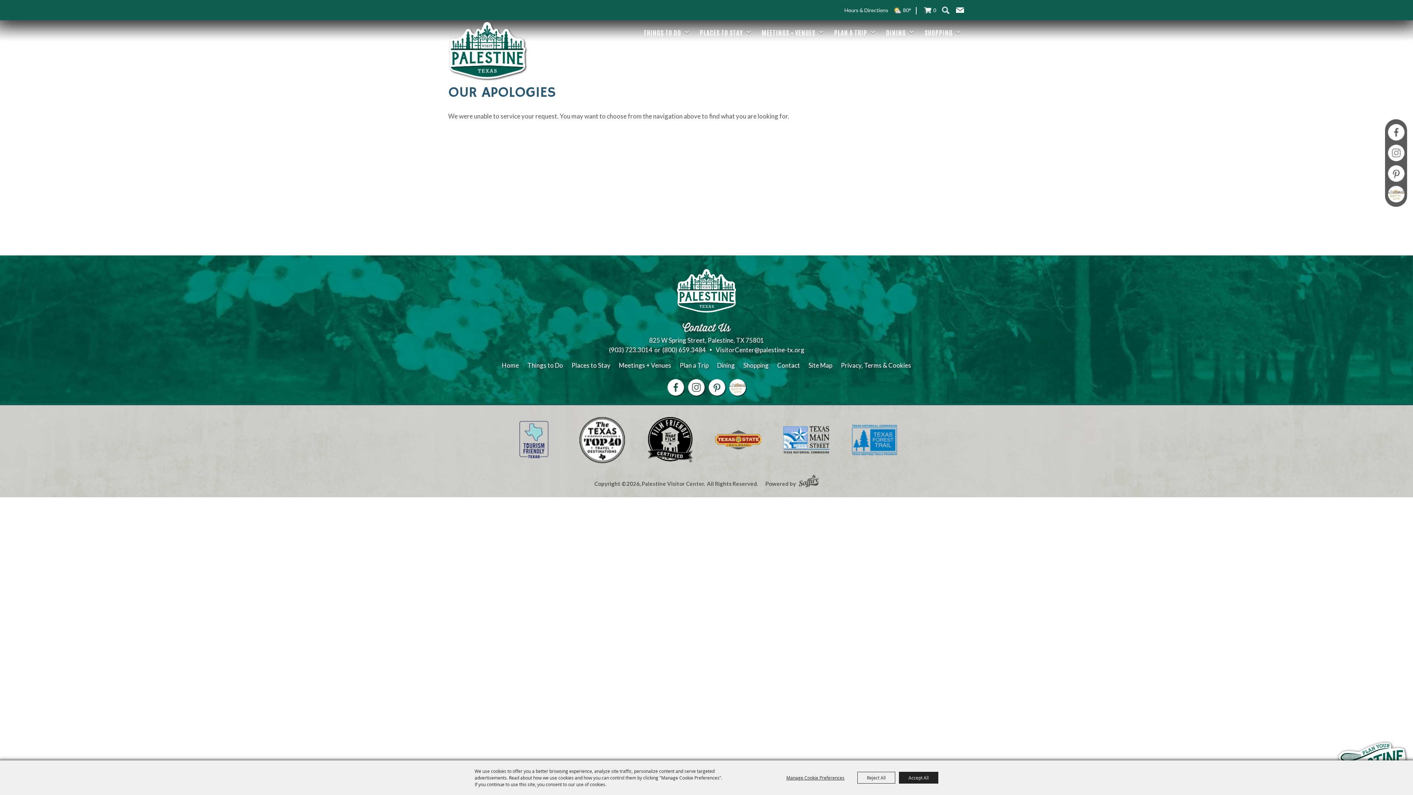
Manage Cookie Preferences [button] (815, 778)
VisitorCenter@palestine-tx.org (760, 350)
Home (510, 365)
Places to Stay (721, 32)
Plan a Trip (850, 32)
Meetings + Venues (788, 32)
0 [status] (934, 10)
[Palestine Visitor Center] (487, 50)
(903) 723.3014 (630, 350)
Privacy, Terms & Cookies (876, 365)
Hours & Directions (866, 10)
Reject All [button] (876, 778)
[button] (960, 10)
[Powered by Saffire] (809, 481)
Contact (788, 365)
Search (945, 10)
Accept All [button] (919, 778)
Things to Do (662, 32)
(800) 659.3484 (684, 350)
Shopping (939, 32)
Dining (896, 32)
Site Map (820, 365)
